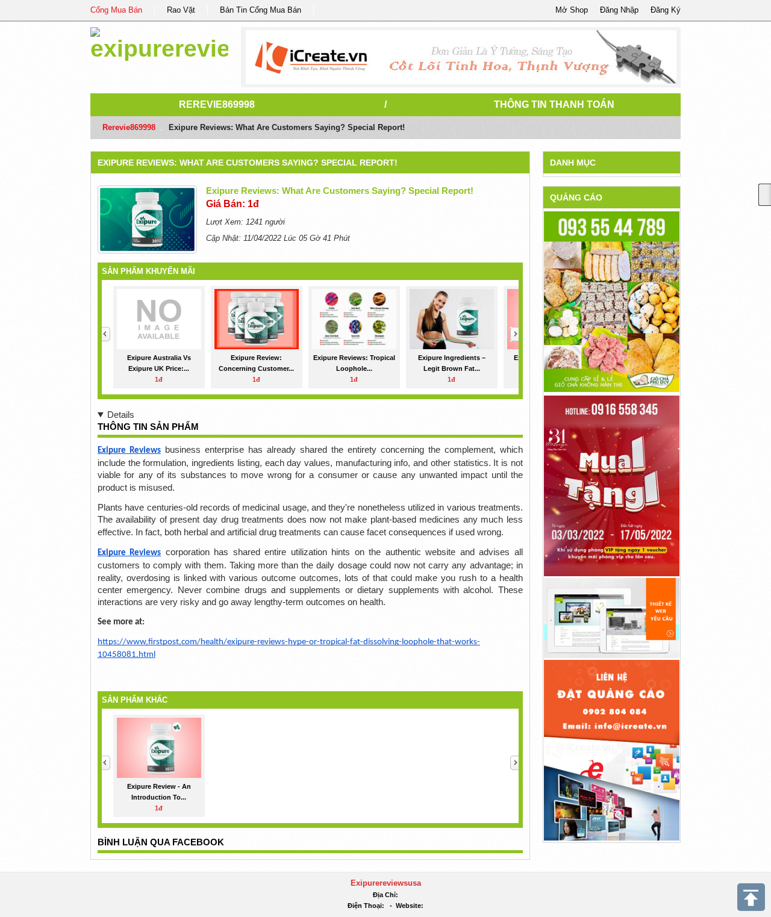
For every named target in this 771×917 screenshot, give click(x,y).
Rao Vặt (181, 9)
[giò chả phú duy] (611, 301)
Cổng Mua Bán (116, 9)
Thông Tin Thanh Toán (554, 104)
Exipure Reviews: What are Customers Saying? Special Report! (248, 162)
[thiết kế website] (461, 57)
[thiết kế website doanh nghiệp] (611, 617)
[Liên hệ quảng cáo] (611, 749)
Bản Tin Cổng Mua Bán (260, 9)
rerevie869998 (217, 104)
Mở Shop (571, 9)
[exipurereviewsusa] (159, 42)
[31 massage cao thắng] (611, 485)
